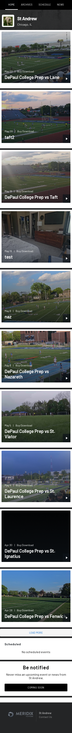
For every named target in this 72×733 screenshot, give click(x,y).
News (60, 4)
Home (11, 4)
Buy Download (25, 71)
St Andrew (45, 713)
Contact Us (45, 716)
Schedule (45, 4)
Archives (26, 4)
